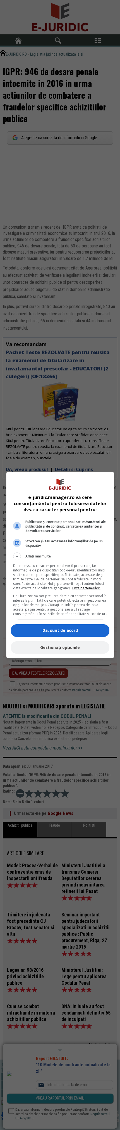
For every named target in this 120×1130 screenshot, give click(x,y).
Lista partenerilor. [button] (86, 588)
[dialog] (60, 565)
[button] (60, 556)
